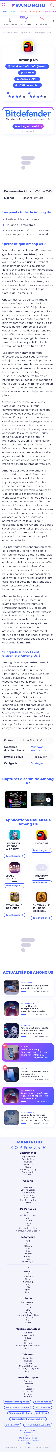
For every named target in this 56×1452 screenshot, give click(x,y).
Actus (4, 11)
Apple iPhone (28, 1156)
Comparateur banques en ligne (28, 1419)
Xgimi (28, 1289)
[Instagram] (16, 1147)
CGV (28, 1443)
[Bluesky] (44, 1147)
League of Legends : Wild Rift (13, 846)
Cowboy (28, 1381)
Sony (28, 1284)
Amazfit (28, 1332)
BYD (28, 1243)
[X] (11, 1147)
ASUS (28, 1184)
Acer (28, 1212)
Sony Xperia (28, 1172)
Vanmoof (28, 1396)
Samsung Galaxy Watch (28, 1345)
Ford (28, 1248)
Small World (11, 877)
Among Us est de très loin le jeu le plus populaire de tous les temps (34, 1096)
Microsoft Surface (28, 1228)
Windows (37, 747)
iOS (45, 750)
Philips (28, 1279)
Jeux (30, 32)
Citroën (28, 1246)
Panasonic (28, 1276)
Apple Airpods (28, 1302)
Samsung (28, 1281)
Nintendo (28, 1195)
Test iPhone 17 (42, 1407)
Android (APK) (28, 79)
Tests (13, 11)
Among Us (41, 843)
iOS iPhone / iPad (29, 85)
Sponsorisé (26, 131)
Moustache (28, 1389)
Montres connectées (28, 1329)
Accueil (6, 32)
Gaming (28, 1181)
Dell (28, 1218)
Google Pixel (28, 1159)
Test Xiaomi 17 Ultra (19, 1413)
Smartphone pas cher (17, 1407)
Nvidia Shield (28, 1197)
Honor (28, 1223)
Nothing (28, 1312)
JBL (28, 1310)
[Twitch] (35, 1147)
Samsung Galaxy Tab (28, 1368)
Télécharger (18, 32)
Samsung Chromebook (28, 1230)
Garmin (28, 1340)
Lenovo (28, 1220)
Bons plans (36, 11)
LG (28, 1274)
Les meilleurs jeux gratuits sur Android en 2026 (34, 987)
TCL (28, 1287)
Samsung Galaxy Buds (28, 1315)
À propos (28, 1432)
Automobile (28, 1237)
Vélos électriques (28, 1377)
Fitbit (28, 1338)
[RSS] (25, 1147)
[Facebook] (21, 1147)
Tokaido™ (41, 875)
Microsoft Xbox (28, 1192)
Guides (23, 11)
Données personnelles (28, 1440)
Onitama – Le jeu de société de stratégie (41, 909)
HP (28, 1225)
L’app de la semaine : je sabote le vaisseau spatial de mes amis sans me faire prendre (35, 1117)
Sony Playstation (28, 1200)
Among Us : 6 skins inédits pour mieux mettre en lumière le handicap (34, 1030)
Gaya (28, 1386)
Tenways (28, 1394)
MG (28, 1251)
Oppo (28, 1167)
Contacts (28, 1435)
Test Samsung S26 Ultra (37, 1425)
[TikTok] (39, 1147)
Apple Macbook (28, 1215)
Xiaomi (28, 1174)
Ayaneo (28, 1187)
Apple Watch (28, 1335)
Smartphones (28, 1152)
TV (28, 1267)
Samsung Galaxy (28, 1169)
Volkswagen (28, 1261)
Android (29, 72)
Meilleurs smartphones (17, 1401)
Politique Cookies (28, 1438)
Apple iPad (28, 1358)
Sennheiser (28, 1317)
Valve (28, 1202)
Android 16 (41, 1413)
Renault (28, 1256)
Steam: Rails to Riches (14, 906)
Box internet (12, 1425)
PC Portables (28, 1209)
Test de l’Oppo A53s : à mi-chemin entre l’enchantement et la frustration (34, 1074)
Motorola (28, 1164)
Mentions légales (28, 1430)
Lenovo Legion (28, 1190)
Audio (28, 1298)
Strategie (40, 32)
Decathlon (28, 1383)
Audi (28, 1241)
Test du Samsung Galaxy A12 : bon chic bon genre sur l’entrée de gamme (34, 1052)
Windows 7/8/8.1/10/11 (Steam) (28, 66)
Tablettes (28, 1354)
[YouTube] (30, 1147)
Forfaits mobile (43, 1401)
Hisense (28, 1271)
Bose (28, 1304)
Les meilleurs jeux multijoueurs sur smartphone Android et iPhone (33, 1009)
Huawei (28, 1161)
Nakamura (28, 1391)
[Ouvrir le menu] (4, 5)
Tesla (28, 1259)
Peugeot (28, 1253)
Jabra (28, 1307)
